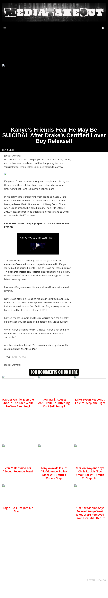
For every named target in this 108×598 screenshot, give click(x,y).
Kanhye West (20, 356)
